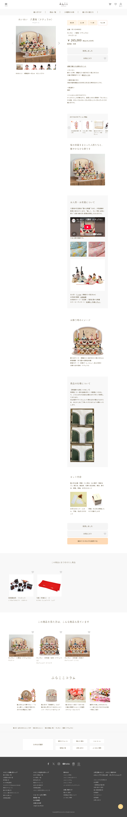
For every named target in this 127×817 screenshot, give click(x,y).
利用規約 (96, 792)
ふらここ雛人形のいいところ (11, 792)
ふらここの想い (68, 775)
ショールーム (97, 741)
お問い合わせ (79, 748)
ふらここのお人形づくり (70, 777)
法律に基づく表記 (98, 787)
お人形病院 (36, 800)
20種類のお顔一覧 (8, 777)
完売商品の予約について (70, 795)
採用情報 (96, 797)
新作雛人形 (6, 780)
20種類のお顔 (69, 12)
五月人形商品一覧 (38, 775)
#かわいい (19, 73)
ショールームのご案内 (39, 795)
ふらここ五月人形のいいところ (41, 790)
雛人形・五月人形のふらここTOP (22, 728)
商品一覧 (53, 12)
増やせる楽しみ (7, 795)
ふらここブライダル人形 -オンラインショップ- (108, 775)
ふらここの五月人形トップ (41, 772)
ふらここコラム (68, 780)
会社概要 (96, 782)
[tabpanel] (27, 699)
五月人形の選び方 (38, 785)
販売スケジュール (63, 741)
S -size (78, 295)
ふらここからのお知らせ (100, 780)
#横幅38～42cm (29, 73)
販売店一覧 (63, 748)
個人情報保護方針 (98, 790)
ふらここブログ (68, 782)
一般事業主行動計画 (99, 785)
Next (58, 43)
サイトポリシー (98, 795)
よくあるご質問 (97, 748)
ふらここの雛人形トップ (10, 772)
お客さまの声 (37, 803)
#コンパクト (40, 73)
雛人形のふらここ (38, 728)
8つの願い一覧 (37, 777)
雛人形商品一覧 (49, 728)
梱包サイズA (86, 75)
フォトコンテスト (38, 806)
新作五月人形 (36, 780)
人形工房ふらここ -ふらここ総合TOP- (105, 772)
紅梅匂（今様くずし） (93, 302)
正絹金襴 (83, 297)
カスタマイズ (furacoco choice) (11, 785)
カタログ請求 (38, 744)
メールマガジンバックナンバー (72, 785)
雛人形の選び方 (88, 12)
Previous (13, 43)
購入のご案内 (79, 741)
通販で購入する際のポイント (76, 66)
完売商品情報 (6, 798)
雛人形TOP (37, 12)
